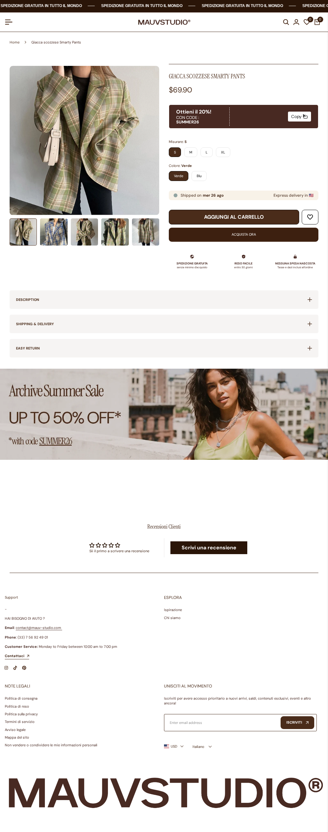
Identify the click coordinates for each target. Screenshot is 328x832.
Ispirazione (173, 610)
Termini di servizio (20, 721)
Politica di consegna (21, 698)
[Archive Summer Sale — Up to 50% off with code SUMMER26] (164, 414)
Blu (199, 176)
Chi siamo (172, 618)
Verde (178, 176)
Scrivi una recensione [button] (209, 547)
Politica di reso (17, 706)
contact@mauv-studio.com (38, 627)
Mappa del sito (17, 737)
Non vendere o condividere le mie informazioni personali (51, 745)
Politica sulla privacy (21, 714)
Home (15, 42)
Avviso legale (15, 729)
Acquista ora (244, 234)
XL (223, 152)
